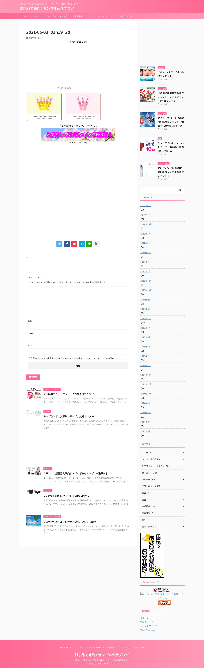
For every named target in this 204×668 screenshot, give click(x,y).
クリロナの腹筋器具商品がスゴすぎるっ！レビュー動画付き (75, 473)
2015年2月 (145, 356)
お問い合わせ (126, 16)
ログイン (144, 618)
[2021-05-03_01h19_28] (82, 244)
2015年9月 (145, 299)
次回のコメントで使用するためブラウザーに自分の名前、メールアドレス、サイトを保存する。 (75, 358)
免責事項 (78, 16)
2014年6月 (145, 422)
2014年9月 (145, 403)
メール (31, 333)
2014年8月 (145, 412)
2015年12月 (146, 280)
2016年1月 (145, 271)
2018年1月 (145, 233)
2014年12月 (146, 375)
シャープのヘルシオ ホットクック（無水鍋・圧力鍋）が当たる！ (171, 147)
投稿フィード (146, 622)
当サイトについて (31, 16)
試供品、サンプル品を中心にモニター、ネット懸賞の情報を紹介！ (102, 660)
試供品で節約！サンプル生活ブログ (47, 8)
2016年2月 (145, 262)
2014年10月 (146, 393)
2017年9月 (145, 243)
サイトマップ (102, 16)
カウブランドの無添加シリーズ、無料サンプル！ (69, 416)
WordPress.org (147, 630)
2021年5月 (145, 205)
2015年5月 (145, 328)
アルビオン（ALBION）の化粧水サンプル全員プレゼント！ (171, 172)
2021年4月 (145, 215)
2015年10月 (146, 290)
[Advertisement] (78, 64)
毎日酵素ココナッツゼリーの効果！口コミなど (68, 394)
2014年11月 (146, 384)
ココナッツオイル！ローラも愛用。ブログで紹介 (69, 521)
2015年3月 (145, 346)
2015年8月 (145, 309)
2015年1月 (145, 365)
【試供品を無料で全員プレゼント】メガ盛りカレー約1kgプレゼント (171, 97)
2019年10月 (146, 224)
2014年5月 (145, 431)
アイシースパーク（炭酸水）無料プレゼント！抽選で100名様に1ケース (171, 122)
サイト (31, 346)
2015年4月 (145, 337)
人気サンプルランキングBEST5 (54, 17)
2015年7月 (145, 318)
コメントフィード (148, 626)
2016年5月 (145, 252)
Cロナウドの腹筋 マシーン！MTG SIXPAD (66, 495)
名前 (30, 321)
